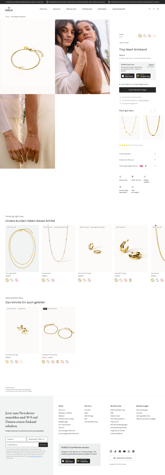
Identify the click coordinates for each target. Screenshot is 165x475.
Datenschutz (115, 416)
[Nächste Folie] (155, 111)
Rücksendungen (142, 410)
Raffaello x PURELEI (65, 413)
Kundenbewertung (91, 422)
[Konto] (154, 9)
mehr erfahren (144, 100)
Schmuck (43, 9)
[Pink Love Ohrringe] (95, 248)
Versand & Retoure (126, 160)
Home (7, 17)
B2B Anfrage (89, 416)
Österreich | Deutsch (124, 458)
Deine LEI (56, 9)
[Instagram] (111, 451)
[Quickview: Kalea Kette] (129, 128)
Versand (139, 413)
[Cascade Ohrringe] (131, 248)
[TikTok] (115, 451)
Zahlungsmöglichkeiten (128, 166)
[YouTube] (124, 451)
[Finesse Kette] (58, 248)
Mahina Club (71, 9)
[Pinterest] (133, 451)
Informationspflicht (117, 419)
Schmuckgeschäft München (69, 434)
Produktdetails (125, 154)
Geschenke (102, 9)
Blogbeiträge (63, 422)
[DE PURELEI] (9, 9)
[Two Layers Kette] (22, 248)
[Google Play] (83, 461)
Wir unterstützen (65, 425)
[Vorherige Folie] (151, 111)
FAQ (86, 419)
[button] (150, 9)
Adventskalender (118, 9)
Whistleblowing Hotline (118, 428)
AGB (111, 413)
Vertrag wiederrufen (143, 416)
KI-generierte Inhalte (117, 431)
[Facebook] (120, 451)
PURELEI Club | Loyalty (66, 419)
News (86, 413)
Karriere (61, 428)
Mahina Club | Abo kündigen (146, 419)
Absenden (43, 445)
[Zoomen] (27, 56)
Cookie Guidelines (116, 434)
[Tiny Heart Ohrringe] (22, 329)
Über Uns (62, 410)
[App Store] (68, 461)
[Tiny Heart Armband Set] (58, 329)
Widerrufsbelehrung (117, 410)
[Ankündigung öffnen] (82, 2)
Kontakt (87, 410)
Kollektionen (87, 9)
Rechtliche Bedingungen (119, 425)
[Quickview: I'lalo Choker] (153, 128)
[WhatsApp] (129, 451)
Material (61, 416)
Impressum (114, 422)
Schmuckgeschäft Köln (67, 431)
